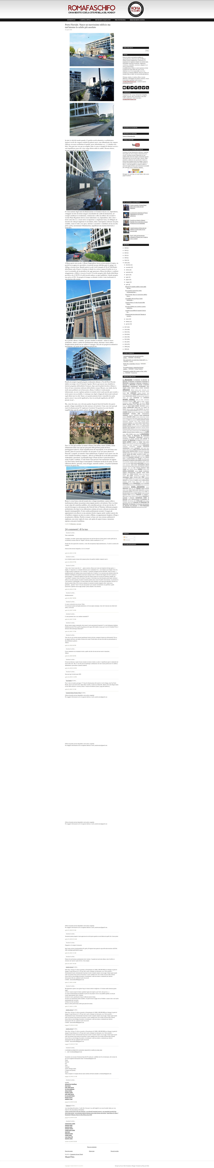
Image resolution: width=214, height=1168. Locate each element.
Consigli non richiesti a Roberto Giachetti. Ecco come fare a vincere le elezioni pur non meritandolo (139, 222)
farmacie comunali (127, 425)
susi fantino (146, 490)
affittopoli (132, 389)
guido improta (129, 434)
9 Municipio (146, 384)
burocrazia (142, 405)
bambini (130, 402)
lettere (140, 442)
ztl (145, 507)
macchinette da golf (137, 445)
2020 (125, 257)
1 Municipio (127, 380)
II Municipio (136, 435)
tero (148, 491)
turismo (146, 494)
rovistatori (140, 480)
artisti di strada (139, 399)
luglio (127, 277)
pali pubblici (128, 463)
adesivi (133, 387)
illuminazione (125, 437)
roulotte (136, 480)
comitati (147, 412)
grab (144, 432)
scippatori (125, 483)
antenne (134, 396)
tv (148, 494)
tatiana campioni (142, 491)
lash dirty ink (143, 440)
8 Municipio (73, 524)
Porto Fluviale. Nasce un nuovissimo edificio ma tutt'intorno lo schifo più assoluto (87, 26)
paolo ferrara (146, 463)
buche (129, 405)
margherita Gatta (145, 449)
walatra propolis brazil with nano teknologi (75, 1111)
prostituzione (146, 471)
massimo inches (134, 451)
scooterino (131, 483)
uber (124, 496)
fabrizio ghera (139, 424)
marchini (131, 448)
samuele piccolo (131, 481)
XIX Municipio (146, 504)
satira (141, 481)
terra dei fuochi (126, 493)
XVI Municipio (133, 505)
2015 (125, 332)
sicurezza (138, 484)
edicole (139, 421)
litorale (124, 443)
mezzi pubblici (126, 455)
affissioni (126, 390)
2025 (125, 250)
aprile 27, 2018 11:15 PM (71, 1006)
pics (134, 467)
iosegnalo (137, 438)
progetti (140, 471)
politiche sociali (146, 469)
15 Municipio (144, 381)
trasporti (138, 494)
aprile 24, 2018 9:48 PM (70, 655)
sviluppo (130, 491)
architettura (146, 397)
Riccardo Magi (137, 477)
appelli (131, 397)
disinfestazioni (125, 421)
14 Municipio (138, 381)
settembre (128, 272)
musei (144, 457)
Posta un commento (91, 1147)
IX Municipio (132, 440)
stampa (138, 488)
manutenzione (126, 448)
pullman (124, 474)
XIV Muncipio (139, 504)
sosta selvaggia (138, 487)
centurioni (135, 410)
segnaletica (136, 483)
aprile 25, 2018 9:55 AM (70, 930)
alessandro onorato (127, 391)
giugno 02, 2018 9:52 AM (71, 1117)
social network (146, 484)
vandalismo (138, 497)
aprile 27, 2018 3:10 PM (70, 982)
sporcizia (125, 488)
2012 (125, 339)
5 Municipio (145, 383)
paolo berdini (140, 463)
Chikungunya (140, 410)
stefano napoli (125, 490)
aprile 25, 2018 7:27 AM (70, 689)
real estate (78, 524)
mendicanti (146, 452)
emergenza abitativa (127, 422)
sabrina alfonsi (145, 480)
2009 (125, 346)
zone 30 (143, 507)
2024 (125, 253)
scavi (144, 481)
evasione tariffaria (127, 424)
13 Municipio (131, 381)
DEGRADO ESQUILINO (103, 20)
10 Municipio (136, 379)
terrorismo (132, 493)
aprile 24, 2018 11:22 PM (71, 677)
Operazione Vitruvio (141, 461)
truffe (143, 494)
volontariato (125, 502)
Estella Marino (145, 422)
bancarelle (136, 402)
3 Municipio (132, 383)
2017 (125, 327)
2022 (125, 255)
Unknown (68, 1105)
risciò (127, 478)
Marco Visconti (137, 449)
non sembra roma (145, 458)
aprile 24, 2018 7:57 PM (70, 631)
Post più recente (69, 1151)
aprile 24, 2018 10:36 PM (71, 668)
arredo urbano (129, 399)
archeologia (136, 397)
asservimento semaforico (128, 401)
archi (141, 397)
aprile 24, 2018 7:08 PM (70, 598)
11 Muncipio (144, 379)
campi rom (137, 407)
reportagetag (126, 477)
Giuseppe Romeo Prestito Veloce (73, 692)
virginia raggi (139, 500)
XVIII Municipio (126, 507)
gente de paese (126, 430)
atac (134, 401)
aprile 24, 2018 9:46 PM (70, 645)
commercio (126, 413)
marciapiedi (137, 448)
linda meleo (146, 442)
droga (135, 421)
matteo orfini (146, 451)
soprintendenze (126, 486)
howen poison (136, 434)
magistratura (125, 446)
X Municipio (136, 502)
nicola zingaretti (131, 458)
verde (145, 497)
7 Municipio (132, 384)
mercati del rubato (131, 454)
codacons (133, 412)
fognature (125, 427)
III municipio (145, 435)
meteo (148, 454)
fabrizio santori (146, 424)
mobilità (147, 455)
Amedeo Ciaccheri (142, 393)
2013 (125, 337)
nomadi (139, 458)
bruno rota (125, 405)
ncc (126, 458)
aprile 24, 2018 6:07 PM (70, 562)
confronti (125, 415)
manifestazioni (132, 446)
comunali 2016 (135, 413)
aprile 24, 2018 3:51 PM (70, 553)
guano (124, 434)
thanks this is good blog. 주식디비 (131, 363)
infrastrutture (139, 437)
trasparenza (133, 494)
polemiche (136, 469)
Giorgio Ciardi (138, 430)
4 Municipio (138, 383)
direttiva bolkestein (141, 419)
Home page (91, 1151)
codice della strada (139, 412)
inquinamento (146, 437)
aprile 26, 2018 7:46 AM (70, 963)
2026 (125, 248)
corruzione (136, 415)
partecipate (125, 466)
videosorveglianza (135, 499)
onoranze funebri (133, 461)
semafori (142, 483)
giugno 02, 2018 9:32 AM (71, 1102)
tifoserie (139, 493)
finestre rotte (139, 425)
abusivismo (126, 386)
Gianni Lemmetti (132, 430)
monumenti (131, 457)
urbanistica (145, 496)
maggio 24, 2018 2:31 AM (71, 1076)
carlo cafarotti (146, 409)
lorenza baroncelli (129, 443)
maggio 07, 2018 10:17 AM (71, 1044)
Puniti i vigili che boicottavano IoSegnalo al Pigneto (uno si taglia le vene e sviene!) (139, 237)
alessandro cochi (145, 389)
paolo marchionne (126, 464)
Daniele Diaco (142, 416)
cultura (133, 416)
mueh (141, 457)
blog (138, 404)
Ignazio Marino (127, 435)
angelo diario (129, 396)
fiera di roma (134, 425)
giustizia (137, 432)
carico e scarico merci (131, 409)
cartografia (125, 410)
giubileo (124, 432)
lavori (148, 440)
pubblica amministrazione (129, 472)
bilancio (134, 404)
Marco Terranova (130, 449)
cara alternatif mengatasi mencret (94, 1111)
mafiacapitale (146, 445)
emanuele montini (145, 421)
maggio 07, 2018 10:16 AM (71, 1025)
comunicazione (145, 413)
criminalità (129, 416)
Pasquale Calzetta (131, 466)
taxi (146, 491)
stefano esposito (145, 488)
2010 (125, 344)
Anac (148, 393)
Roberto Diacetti (142, 478)
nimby (136, 458)
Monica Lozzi (125, 457)
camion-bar (130, 407)
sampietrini (125, 481)
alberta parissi (138, 389)
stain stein (133, 488)
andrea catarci (136, 394)
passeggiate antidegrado (140, 466)
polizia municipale (128, 471)
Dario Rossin (134, 418)
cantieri (145, 407)
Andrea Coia (143, 394)
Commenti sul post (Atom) (76, 1154)
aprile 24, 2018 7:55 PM (70, 619)
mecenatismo (140, 452)
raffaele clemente (134, 474)
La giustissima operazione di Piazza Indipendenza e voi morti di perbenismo (139, 214)
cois (144, 412)
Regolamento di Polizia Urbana (141, 475)
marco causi (143, 448)
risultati (130, 478)
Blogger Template (136, 1165)
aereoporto (146, 387)
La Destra (138, 440)
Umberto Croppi (128, 496)
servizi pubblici (126, 484)
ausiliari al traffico (140, 401)
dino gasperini (134, 419)
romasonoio (131, 480)
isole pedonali (143, 438)
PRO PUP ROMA (120, 20)
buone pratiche (135, 405)
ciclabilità (125, 412)
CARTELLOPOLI (85, 20)
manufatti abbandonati (143, 446)
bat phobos (142, 402)
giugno (127, 279)
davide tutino (146, 418)
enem (134, 422)
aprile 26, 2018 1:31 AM (70, 953)
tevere (136, 493)
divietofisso (131, 421)
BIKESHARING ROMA (137, 20)
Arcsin (121, 1165)
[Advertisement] (135, 34)
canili (142, 407)
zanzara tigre (139, 507)
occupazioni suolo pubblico (135, 460)
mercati (124, 454)
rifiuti (143, 477)
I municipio (144, 434)
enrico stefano (138, 422)
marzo (127, 319)
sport (130, 488)
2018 (125, 262)
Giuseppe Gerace (131, 432)
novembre (128, 267)
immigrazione (132, 437)
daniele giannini (129, 418)
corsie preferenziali (144, 415)
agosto (127, 274)
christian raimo (146, 410)
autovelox (147, 401)
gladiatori (141, 432)
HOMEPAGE (71, 20)
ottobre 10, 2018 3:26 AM (71, 1141)
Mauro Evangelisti (134, 452)
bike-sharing (130, 404)
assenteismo (146, 399)
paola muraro (134, 463)
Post (126, 537)
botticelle (144, 404)
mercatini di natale (141, 454)
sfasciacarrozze (133, 484)
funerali (142, 428)
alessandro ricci (135, 391)
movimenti (136, 457)
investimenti (125, 438)
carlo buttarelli (139, 409)
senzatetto (146, 483)
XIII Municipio (132, 504)
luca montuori (142, 443)
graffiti (147, 432)
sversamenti (125, 491)
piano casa (130, 467)
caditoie (124, 407)
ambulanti (133, 393)
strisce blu (141, 490)
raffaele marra (142, 474)
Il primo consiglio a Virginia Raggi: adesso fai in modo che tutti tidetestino (138, 207)
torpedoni (125, 494)
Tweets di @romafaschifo (129, 136)
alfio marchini (142, 391)
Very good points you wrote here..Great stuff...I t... (135, 360)
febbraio (128, 321)
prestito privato (69, 967)
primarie (136, 471)
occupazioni (125, 460)
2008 (125, 349)
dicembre (128, 265)
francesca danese (145, 427)
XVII (139, 505)
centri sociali (130, 410)
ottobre (127, 269)
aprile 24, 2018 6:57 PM (70, 589)
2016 (125, 329)
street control (135, 490)
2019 (125, 260)
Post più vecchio (115, 1151)
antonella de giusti (140, 396)
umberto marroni (135, 496)
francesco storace (137, 428)
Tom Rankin (69, 680)
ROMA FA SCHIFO (78, 1165)
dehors (129, 419)
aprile (127, 284)
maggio (128, 282)
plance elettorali (130, 469)
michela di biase (134, 455)
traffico (129, 494)
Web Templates (127, 1165)
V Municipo (131, 497)
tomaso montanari (145, 493)
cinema (129, 412)
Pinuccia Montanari (141, 467)
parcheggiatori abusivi (143, 464)
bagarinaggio (125, 402)
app (127, 397)
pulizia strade (145, 472)
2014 (125, 334)
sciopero (147, 481)
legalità (134, 442)
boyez (147, 404)
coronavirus (131, 415)
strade (130, 490)
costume (124, 416)
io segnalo (131, 438)
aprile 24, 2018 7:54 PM (70, 610)
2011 (125, 341)
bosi (141, 404)
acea (148, 386)
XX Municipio (133, 507)
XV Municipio (126, 505)
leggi (137, 442)
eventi (133, 424)
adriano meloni (139, 387)
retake (131, 477)
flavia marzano (145, 425)
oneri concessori (126, 461)
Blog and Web (145, 1165)
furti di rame (146, 428)
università (140, 496)
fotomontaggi (138, 427)
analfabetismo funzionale (127, 394)
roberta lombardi (135, 478)
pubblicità (138, 472)
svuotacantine (135, 491)
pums (128, 474)
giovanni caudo (145, 430)
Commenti (127, 540)
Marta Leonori (126, 451)
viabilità (129, 499)
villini (135, 500)
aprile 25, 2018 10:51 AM (71, 939)
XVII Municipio (144, 505)
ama (128, 393)
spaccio (147, 486)
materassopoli (141, 451)
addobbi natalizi (127, 387)
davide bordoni (141, 418)
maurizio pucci (126, 452)
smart (142, 484)
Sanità (137, 481)
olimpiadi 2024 (145, 460)
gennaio (128, 324)
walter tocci (130, 502)
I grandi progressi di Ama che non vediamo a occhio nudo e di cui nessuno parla (138, 229)
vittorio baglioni (146, 500)
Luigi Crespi (129, 445)
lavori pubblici (127, 442)
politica (140, 469)
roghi (128, 480)
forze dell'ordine (131, 427)
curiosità (137, 416)
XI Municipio (143, 502)
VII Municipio (143, 499)
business (147, 405)
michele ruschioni (141, 455)
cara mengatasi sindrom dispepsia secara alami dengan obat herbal (90, 1113)
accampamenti (134, 386)
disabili (147, 419)
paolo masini (134, 464)
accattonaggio (142, 386)
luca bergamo (136, 443)
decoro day (125, 419)
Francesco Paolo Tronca (128, 428)
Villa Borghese (130, 500)
